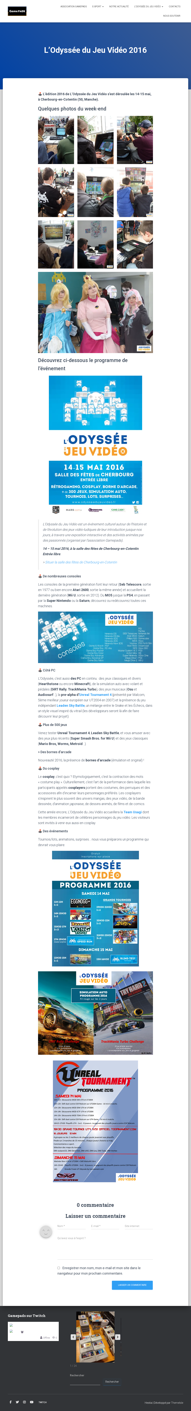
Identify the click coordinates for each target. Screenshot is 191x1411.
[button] (56, 140)
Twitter (17, 1402)
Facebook (10, 1402)
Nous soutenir (171, 16)
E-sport (97, 6)
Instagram (24, 1402)
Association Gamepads (73, 6)
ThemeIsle (177, 1402)
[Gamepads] (17, 11)
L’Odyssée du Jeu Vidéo (147, 6)
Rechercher (77, 1375)
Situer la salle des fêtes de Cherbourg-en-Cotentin (81, 562)
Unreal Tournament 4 (95, 695)
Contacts (174, 6)
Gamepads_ (30, 1332)
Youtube (31, 1402)
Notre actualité (119, 6)
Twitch (43, 1402)
